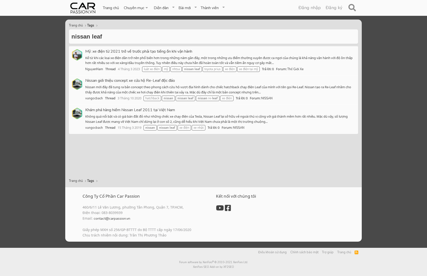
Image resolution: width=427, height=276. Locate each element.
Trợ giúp (328, 252)
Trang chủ (111, 7)
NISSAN (267, 98)
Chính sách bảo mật (304, 252)
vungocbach (94, 98)
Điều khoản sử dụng (272, 252)
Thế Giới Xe (295, 69)
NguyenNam (94, 69)
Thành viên (210, 7)
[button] (136, 8)
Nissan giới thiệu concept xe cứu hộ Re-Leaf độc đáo (130, 80)
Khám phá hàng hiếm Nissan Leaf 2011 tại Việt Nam (130, 110)
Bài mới (184, 7)
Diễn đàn (161, 7)
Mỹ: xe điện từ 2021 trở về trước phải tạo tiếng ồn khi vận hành (138, 51)
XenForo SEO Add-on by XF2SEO (213, 267)
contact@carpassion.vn (112, 218)
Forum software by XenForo (213, 262)
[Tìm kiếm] (352, 8)
